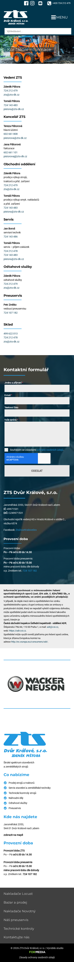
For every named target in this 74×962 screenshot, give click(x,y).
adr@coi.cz (52, 627)
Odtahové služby (18, 803)
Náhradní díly (16, 798)
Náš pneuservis (16, 920)
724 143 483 (11, 105)
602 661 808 (11, 133)
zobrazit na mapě (13, 834)
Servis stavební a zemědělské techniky (30, 787)
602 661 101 (11, 152)
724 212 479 (11, 90)
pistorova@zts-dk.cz (15, 138)
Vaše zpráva (11, 420)
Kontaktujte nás (16, 937)
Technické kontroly (19, 929)
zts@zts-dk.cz (11, 94)
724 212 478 (11, 251)
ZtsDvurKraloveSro (26, 529)
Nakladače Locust (18, 894)
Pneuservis (15, 808)
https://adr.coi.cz (17, 630)
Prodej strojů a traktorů (21, 782)
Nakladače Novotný (20, 911)
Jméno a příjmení (13, 383)
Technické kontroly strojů (22, 793)
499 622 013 (11, 333)
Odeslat (37, 470)
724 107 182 (11, 312)
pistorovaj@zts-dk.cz (15, 156)
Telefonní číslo (11, 407)
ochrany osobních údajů (50, 449)
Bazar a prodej (15, 902)
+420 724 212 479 (61, 3)
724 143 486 (11, 236)
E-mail (8, 395)
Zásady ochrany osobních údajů (37, 957)
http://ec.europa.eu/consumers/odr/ (29, 641)
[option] (37, 684)
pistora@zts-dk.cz (14, 109)
